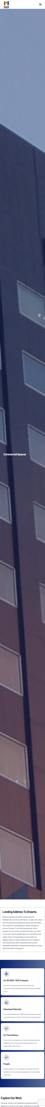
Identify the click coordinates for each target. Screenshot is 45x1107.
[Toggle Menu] (40, 4)
